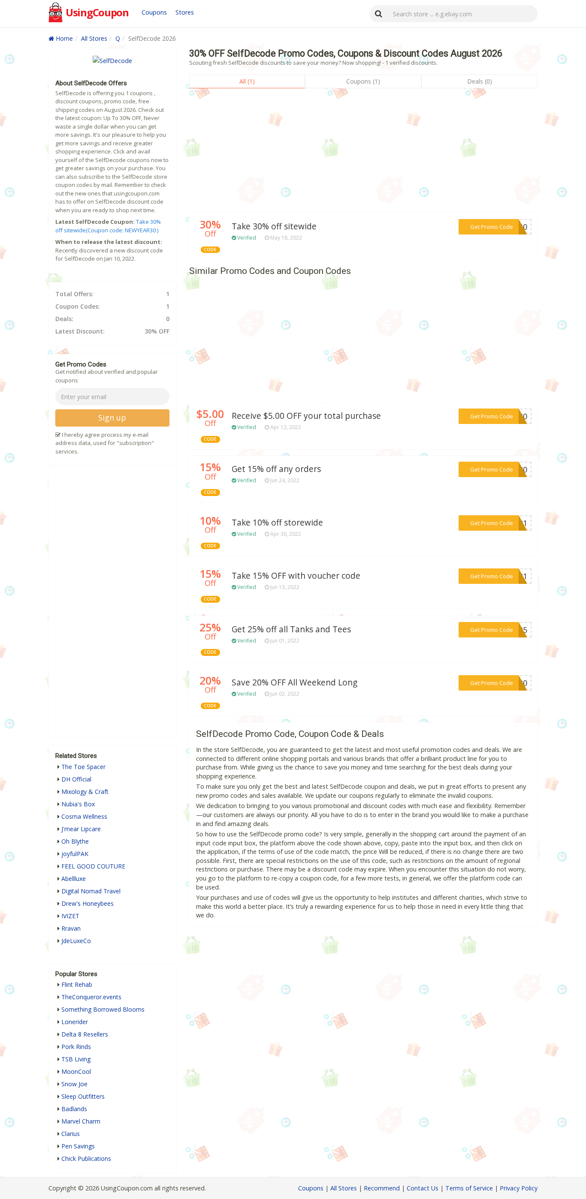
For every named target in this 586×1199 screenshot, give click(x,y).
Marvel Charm (80, 1121)
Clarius (70, 1134)
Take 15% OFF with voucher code (296, 575)
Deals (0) (479, 81)
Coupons (154, 12)
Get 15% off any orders (276, 469)
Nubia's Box (78, 804)
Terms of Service (469, 1188)
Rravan (71, 928)
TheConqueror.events (91, 997)
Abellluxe (73, 878)
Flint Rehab (76, 984)
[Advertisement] (363, 153)
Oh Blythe (75, 841)
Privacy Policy (519, 1188)
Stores (184, 12)
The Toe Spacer (83, 767)
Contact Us (422, 1188)
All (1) (247, 81)
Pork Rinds (76, 1047)
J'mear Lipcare (81, 829)
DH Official (76, 779)
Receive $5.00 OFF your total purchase (306, 415)
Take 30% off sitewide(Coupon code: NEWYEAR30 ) (108, 226)
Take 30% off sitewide (274, 226)
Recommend (382, 1188)
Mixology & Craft (85, 791)
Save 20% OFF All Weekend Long (294, 682)
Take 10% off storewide (277, 522)
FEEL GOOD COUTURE (93, 866)
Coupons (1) (363, 81)
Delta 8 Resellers (84, 1034)
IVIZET (70, 916)
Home (63, 38)
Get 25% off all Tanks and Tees (291, 629)
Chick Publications (86, 1158)
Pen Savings (78, 1146)
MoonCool (76, 1071)
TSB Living (76, 1059)
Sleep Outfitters (83, 1096)
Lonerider (74, 1022)
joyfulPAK (74, 854)
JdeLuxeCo (76, 941)
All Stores (94, 38)
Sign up (112, 417)
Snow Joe (74, 1084)
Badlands (74, 1109)
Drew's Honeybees (87, 903)
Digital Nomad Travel (91, 891)
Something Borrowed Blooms (103, 1009)
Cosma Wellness (84, 816)
